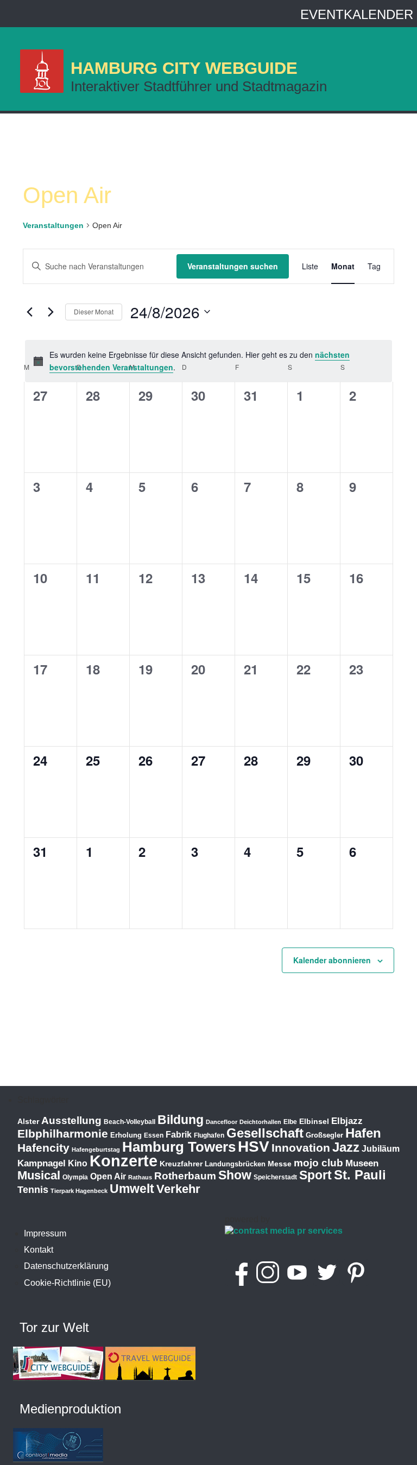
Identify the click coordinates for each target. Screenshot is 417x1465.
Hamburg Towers (179, 1147)
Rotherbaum (185, 1176)
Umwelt (132, 1189)
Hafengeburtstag (96, 1149)
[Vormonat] (29, 311)
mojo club (318, 1163)
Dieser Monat (93, 311)
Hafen (363, 1133)
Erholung (126, 1135)
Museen (361, 1163)
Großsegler (324, 1135)
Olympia (75, 1177)
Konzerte (123, 1161)
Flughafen (209, 1135)
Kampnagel (41, 1163)
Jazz (345, 1147)
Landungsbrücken (235, 1164)
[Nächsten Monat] (50, 311)
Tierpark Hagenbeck (79, 1191)
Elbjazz (347, 1121)
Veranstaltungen (53, 225)
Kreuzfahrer (181, 1163)
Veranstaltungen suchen (232, 266)
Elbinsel (314, 1121)
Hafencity (43, 1147)
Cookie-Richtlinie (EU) (67, 1282)
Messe (280, 1163)
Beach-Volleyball (129, 1122)
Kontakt (38, 1249)
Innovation (300, 1147)
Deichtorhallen (260, 1122)
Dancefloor (221, 1122)
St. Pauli (360, 1174)
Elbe (290, 1122)
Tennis (32, 1189)
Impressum (45, 1233)
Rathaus (140, 1177)
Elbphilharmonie (62, 1133)
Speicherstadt (275, 1177)
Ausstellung (71, 1120)
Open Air (108, 1176)
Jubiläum (381, 1148)
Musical (38, 1175)
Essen (153, 1135)
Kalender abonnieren (332, 960)
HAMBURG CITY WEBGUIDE (184, 68)
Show (234, 1175)
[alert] (208, 361)
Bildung (180, 1120)
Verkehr (178, 1189)
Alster (28, 1121)
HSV (253, 1146)
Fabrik (179, 1134)
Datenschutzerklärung (66, 1266)
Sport (315, 1175)
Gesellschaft (265, 1133)
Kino (77, 1163)
